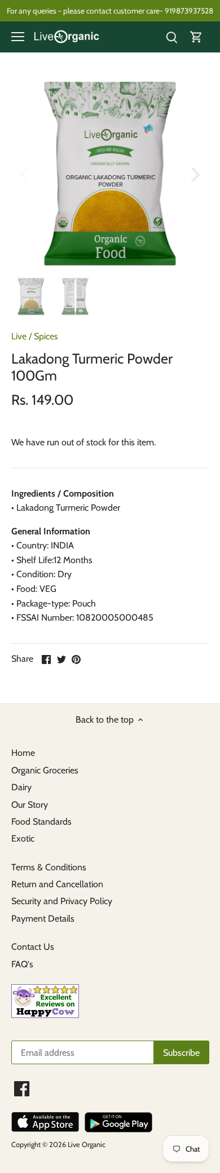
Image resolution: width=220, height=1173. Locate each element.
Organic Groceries (44, 770)
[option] (110, 173)
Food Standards (41, 821)
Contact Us (32, 946)
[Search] (171, 36)
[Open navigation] (17, 36)
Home (23, 752)
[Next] (195, 174)
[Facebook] (21, 1088)
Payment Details (42, 918)
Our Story (29, 804)
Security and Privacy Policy (61, 901)
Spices (46, 336)
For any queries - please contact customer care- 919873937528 (110, 10)
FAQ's (22, 964)
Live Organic (86, 1144)
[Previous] (25, 174)
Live (19, 336)
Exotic (22, 838)
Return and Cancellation (57, 884)
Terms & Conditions (48, 867)
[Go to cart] (196, 36)
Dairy (21, 787)
